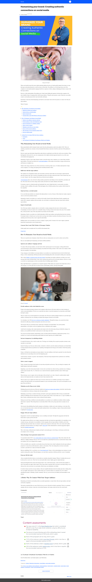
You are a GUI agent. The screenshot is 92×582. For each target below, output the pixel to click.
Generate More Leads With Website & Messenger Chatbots (34, 115)
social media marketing (50, 563)
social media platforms (43, 161)
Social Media (42, 563)
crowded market (56, 565)
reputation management (29, 427)
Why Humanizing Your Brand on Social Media (31, 108)
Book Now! (23, 560)
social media (63, 565)
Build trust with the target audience (29, 110)
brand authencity (35, 565)
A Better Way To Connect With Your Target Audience (33, 135)
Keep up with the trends (27, 132)
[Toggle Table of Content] (22, 106)
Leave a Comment (46, 571)
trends (32, 567)
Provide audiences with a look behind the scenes (32, 121)
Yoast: (24, 138)
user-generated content (39, 567)
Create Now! (23, 231)
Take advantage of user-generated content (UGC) (32, 130)
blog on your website (27, 565)
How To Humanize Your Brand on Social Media (31, 118)
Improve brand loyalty (27, 113)
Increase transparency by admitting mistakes (31, 123)
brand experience (43, 565)
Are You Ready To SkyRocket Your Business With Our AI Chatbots (36, 140)
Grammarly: (25, 136)
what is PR (45, 425)
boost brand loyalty (44, 450)
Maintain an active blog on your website (30, 127)
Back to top (69, 576)
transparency (27, 567)
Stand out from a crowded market (29, 112)
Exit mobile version (46, 580)
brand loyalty (50, 565)
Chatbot (27, 563)
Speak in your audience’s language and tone (31, 120)
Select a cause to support (27, 125)
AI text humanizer (24, 179)
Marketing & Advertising (34, 563)
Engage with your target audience (29, 128)
